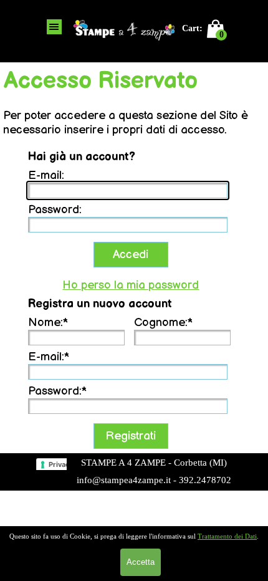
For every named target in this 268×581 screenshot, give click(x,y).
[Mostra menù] (54, 26)
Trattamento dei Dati (227, 536)
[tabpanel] (153, 471)
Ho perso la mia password (130, 285)
